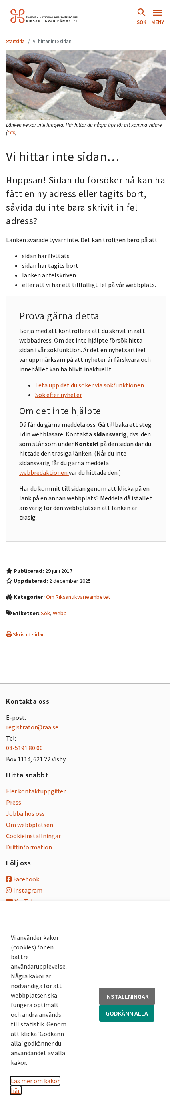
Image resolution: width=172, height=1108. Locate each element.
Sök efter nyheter (58, 395)
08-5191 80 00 (24, 748)
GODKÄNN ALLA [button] (127, 1013)
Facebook (26, 879)
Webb (60, 613)
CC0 (11, 132)
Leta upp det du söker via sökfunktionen (89, 385)
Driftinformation (29, 847)
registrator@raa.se (32, 727)
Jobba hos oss (25, 813)
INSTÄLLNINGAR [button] (127, 996)
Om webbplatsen (29, 825)
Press (13, 802)
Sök (45, 613)
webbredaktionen (44, 472)
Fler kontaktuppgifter (36, 791)
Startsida (15, 41)
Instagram (27, 890)
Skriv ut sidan (28, 634)
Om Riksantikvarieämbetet (78, 596)
